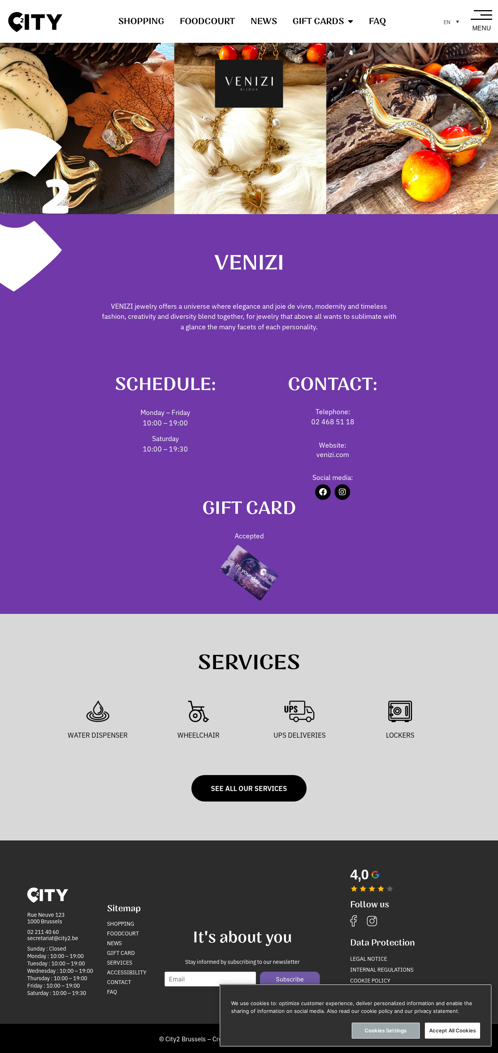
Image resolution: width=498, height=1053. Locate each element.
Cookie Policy (370, 980)
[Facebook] (323, 492)
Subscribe (290, 979)
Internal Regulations (382, 969)
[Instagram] (342, 492)
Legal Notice (368, 958)
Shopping (141, 21)
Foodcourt (207, 21)
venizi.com (332, 454)
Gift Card (121, 952)
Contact (119, 982)
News (264, 21)
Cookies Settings (386, 1030)
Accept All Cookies (452, 1030)
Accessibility (126, 972)
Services (119, 962)
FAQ (377, 21)
